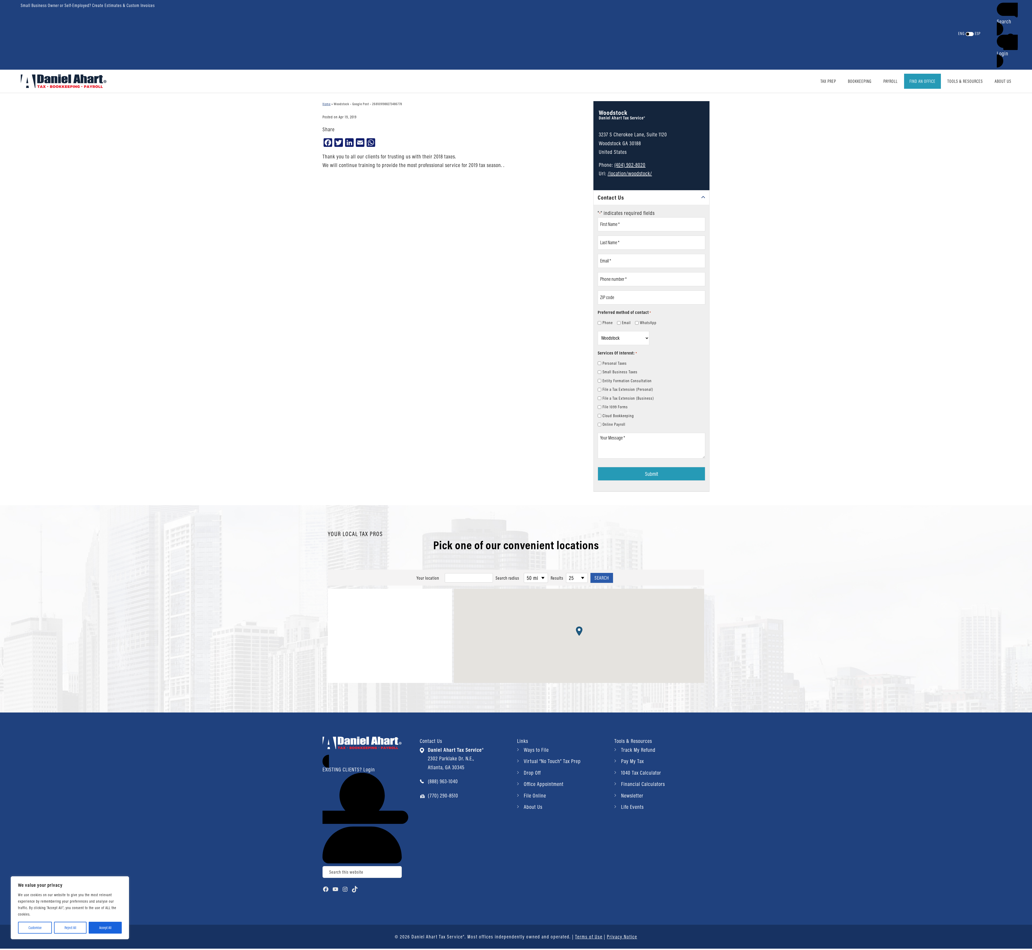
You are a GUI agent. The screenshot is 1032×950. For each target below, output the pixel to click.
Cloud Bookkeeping (618, 415)
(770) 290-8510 (443, 795)
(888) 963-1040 (443, 781)
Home (326, 104)
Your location (428, 578)
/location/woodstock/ (630, 173)
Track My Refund (638, 749)
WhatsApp (648, 322)
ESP (978, 33)
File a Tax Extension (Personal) (628, 389)
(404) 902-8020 (630, 164)
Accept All (105, 927)
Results (557, 578)
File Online (535, 795)
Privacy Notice (622, 937)
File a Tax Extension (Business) (628, 398)
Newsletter (632, 795)
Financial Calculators (643, 784)
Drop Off (532, 772)
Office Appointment (544, 784)
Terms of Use (589, 937)
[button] (1007, 19)
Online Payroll (614, 424)
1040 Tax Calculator (641, 772)
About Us (533, 806)
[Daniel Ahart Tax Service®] (64, 80)
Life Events (632, 806)
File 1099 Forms (615, 406)
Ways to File (536, 749)
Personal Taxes (615, 363)
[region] (70, 907)
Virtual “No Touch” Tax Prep (552, 761)
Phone (608, 322)
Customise (35, 927)
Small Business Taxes (620, 371)
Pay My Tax (632, 761)
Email (626, 322)
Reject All (70, 927)
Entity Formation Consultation (627, 380)
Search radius (507, 578)
